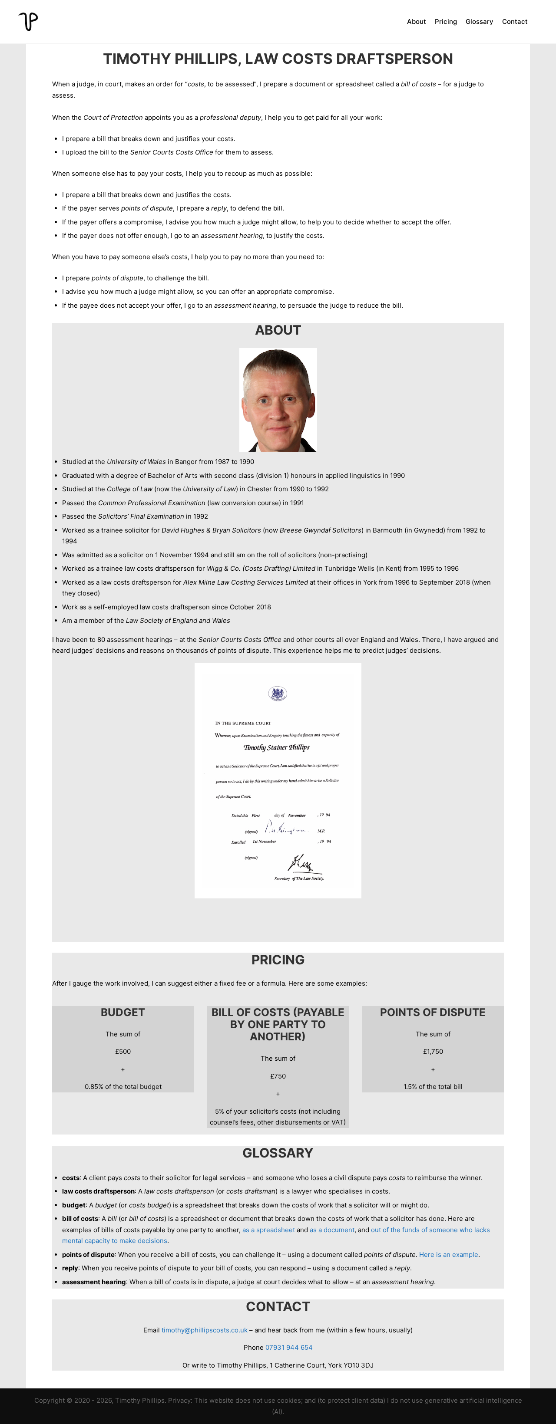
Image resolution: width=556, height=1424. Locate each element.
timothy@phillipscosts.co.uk (205, 1330)
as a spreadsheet (268, 1230)
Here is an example (448, 1254)
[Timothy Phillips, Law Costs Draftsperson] (28, 21)
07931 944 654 (289, 1347)
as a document (332, 1230)
